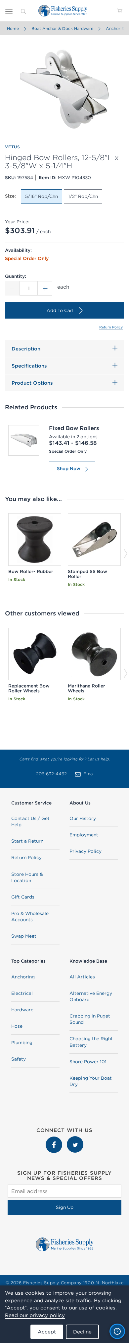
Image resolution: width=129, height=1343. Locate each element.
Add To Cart (60, 310)
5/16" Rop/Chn (41, 196)
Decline (82, 1332)
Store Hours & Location (27, 877)
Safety (18, 1059)
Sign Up (64, 1207)
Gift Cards (22, 897)
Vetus (12, 147)
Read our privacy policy (35, 1315)
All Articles (82, 977)
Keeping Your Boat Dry (90, 1081)
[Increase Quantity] (45, 288)
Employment (83, 835)
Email (89, 774)
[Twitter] (75, 1139)
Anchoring (23, 977)
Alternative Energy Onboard (90, 996)
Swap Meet (23, 936)
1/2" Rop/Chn (83, 196)
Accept (47, 1332)
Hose (16, 1026)
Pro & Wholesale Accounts (30, 916)
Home (13, 28)
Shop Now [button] (68, 468)
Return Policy (111, 327)
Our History (82, 818)
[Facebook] (54, 1139)
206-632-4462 (51, 774)
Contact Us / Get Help (30, 821)
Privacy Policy (85, 851)
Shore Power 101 (88, 1062)
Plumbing (21, 1042)
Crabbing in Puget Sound (89, 1019)
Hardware (22, 1010)
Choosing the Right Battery (91, 1042)
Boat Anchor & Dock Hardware (62, 28)
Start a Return (27, 841)
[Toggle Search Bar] (23, 11)
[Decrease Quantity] (12, 288)
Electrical (22, 993)
